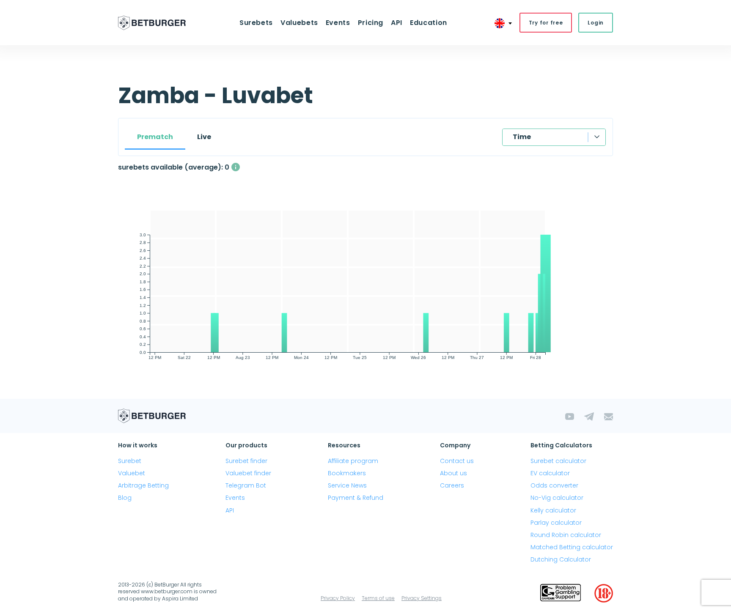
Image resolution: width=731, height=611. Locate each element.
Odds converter (554, 485)
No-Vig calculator (556, 497)
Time (522, 137)
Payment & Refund (355, 497)
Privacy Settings (421, 598)
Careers (452, 485)
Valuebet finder (248, 473)
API (396, 23)
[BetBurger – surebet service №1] (152, 23)
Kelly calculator (553, 510)
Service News (347, 485)
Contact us (457, 461)
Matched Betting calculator (571, 547)
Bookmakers (347, 473)
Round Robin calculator (565, 535)
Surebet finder (246, 461)
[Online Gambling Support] (560, 593)
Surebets (256, 23)
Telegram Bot (245, 485)
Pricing (370, 23)
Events (235, 497)
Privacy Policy (338, 598)
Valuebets (299, 23)
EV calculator (550, 473)
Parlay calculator (556, 522)
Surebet (129, 461)
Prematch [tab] (155, 137)
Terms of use (378, 598)
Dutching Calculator (560, 559)
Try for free (546, 22)
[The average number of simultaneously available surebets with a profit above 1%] (235, 167)
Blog (125, 497)
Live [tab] (204, 137)
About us (453, 473)
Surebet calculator (558, 461)
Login (596, 22)
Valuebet (131, 473)
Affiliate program (353, 461)
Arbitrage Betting (143, 485)
